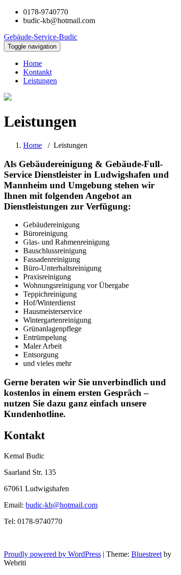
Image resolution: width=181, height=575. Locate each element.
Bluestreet (146, 554)
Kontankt (37, 72)
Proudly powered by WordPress (52, 554)
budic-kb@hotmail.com (61, 505)
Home (32, 63)
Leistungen (40, 81)
